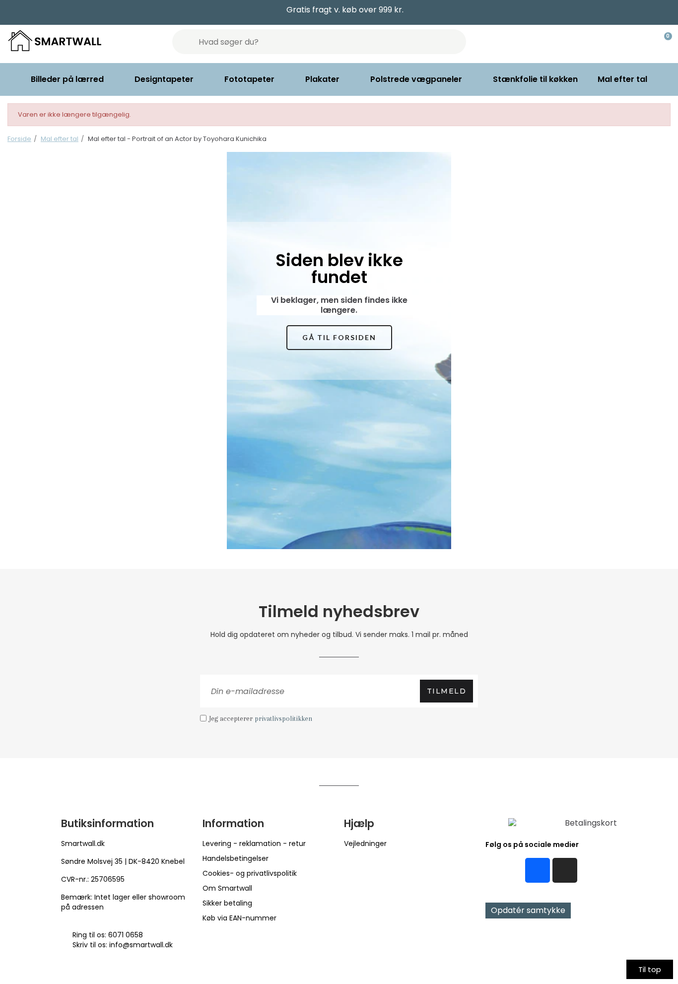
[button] (339, 338)
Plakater (322, 79)
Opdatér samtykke (528, 910)
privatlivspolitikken (283, 718)
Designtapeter (164, 79)
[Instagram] (564, 870)
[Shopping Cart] (663, 42)
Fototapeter (249, 79)
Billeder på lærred (67, 79)
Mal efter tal (622, 79)
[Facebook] (537, 870)
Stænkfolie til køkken (535, 79)
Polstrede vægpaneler (416, 79)
